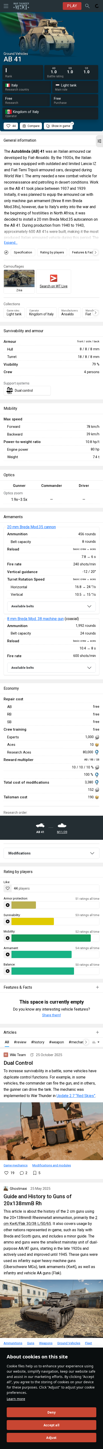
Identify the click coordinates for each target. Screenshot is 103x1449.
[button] (99, 141)
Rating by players (52, 252)
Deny (51, 1412)
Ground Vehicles (68, 1343)
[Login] (97, 6)
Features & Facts (83, 252)
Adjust (51, 1438)
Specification (23, 252)
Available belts (22, 606)
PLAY (72, 6)
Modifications (19, 853)
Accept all (51, 1425)
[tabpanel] (51, 601)
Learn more (16, 1398)
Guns (30, 1343)
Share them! (51, 1015)
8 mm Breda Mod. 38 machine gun (35, 618)
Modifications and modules (51, 1165)
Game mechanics (16, 1165)
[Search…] (87, 6)
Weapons (45, 1343)
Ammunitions (13, 1343)
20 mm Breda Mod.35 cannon (31, 527)
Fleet (88, 1343)
